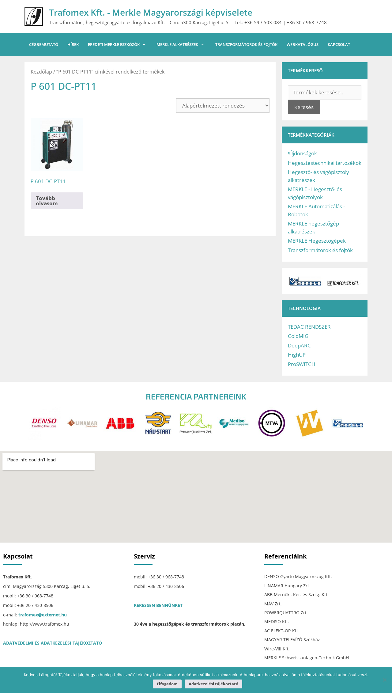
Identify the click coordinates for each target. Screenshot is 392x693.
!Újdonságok (302, 153)
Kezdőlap (41, 71)
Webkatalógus (302, 44)
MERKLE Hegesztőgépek (317, 240)
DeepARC (299, 345)
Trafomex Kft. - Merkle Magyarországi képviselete (150, 12)
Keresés (304, 107)
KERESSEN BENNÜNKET (158, 605)
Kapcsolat (339, 44)
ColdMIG (298, 335)
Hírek (73, 44)
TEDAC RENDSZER (309, 326)
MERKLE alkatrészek (177, 44)
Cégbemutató (43, 44)
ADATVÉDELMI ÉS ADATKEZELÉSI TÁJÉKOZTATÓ (52, 643)
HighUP (297, 354)
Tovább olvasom (47, 201)
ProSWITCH (301, 364)
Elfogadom (167, 684)
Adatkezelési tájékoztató (213, 684)
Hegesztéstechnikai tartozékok (324, 162)
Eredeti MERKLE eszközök (114, 44)
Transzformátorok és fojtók (246, 44)
